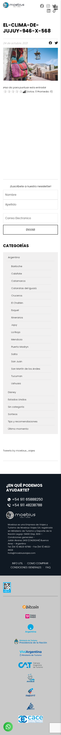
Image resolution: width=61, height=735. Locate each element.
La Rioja (15, 332)
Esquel (15, 310)
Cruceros (16, 295)
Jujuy (14, 325)
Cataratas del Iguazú (24, 288)
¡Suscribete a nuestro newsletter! (30, 186)
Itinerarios (17, 317)
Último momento (18, 428)
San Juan (16, 361)
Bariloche (16, 266)
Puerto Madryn (19, 346)
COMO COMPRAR (37, 563)
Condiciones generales (20, 537)
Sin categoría (16, 406)
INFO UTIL (17, 563)
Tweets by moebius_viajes (19, 450)
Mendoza (16, 339)
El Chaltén (17, 303)
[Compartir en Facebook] (49, 43)
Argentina (14, 257)
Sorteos (12, 414)
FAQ (48, 567)
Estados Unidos (17, 399)
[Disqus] (30, 134)
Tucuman (16, 376)
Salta (14, 354)
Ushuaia (16, 383)
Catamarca (18, 281)
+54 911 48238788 (27, 505)
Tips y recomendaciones (22, 421)
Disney (12, 392)
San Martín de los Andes (25, 368)
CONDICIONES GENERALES (26, 567)
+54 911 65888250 (27, 499)
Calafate (16, 273)
